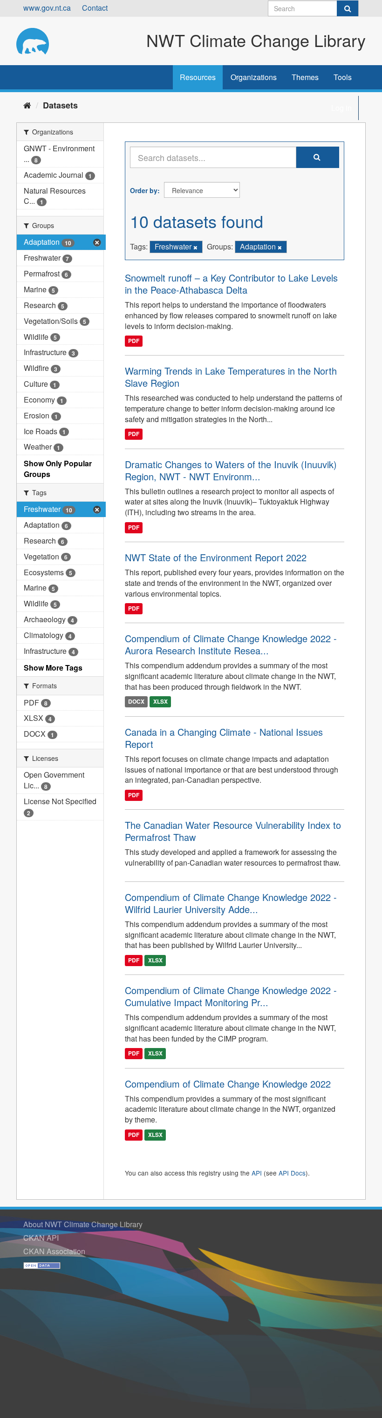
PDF (133, 340)
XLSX (160, 702)
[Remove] (195, 247)
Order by (143, 190)
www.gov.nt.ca (47, 7)
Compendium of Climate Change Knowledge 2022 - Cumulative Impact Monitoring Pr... (231, 996)
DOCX (136, 702)
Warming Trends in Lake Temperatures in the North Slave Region (231, 377)
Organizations (254, 77)
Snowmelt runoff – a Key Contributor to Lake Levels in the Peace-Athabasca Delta (231, 283)
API (257, 1172)
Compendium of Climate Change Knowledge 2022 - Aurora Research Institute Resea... (231, 644)
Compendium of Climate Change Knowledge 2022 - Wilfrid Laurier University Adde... (231, 903)
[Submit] (347, 8)
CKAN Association (54, 1251)
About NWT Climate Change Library (83, 1224)
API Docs (292, 1172)
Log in (341, 107)
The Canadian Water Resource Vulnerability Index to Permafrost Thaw (233, 831)
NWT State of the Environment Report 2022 (216, 557)
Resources (198, 77)
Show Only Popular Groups (58, 468)
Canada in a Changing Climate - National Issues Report (224, 738)
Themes (305, 77)
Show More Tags (53, 667)
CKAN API (41, 1237)
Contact (95, 7)
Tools (343, 77)
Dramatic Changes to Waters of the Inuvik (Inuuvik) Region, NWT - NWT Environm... (231, 470)
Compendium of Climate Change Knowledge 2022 (228, 1083)
